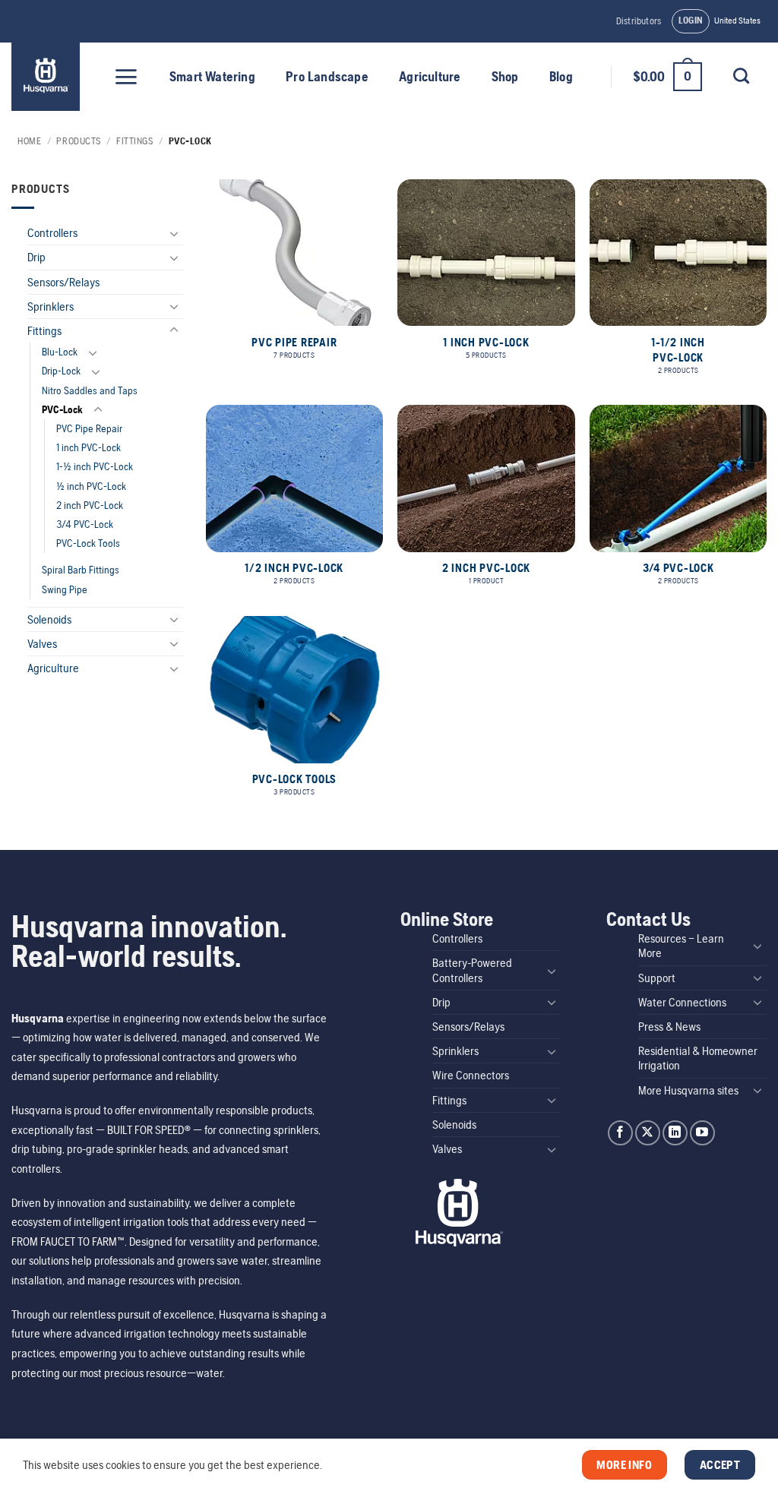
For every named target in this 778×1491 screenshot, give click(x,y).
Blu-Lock (59, 352)
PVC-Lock (62, 409)
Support (656, 978)
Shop (505, 76)
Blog (561, 76)
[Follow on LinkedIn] (675, 1132)
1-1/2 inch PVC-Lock (94, 466)
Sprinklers (50, 306)
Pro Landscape (327, 76)
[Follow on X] (647, 1132)
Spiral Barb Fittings (80, 570)
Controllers (52, 233)
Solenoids (49, 619)
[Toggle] (174, 233)
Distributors (638, 21)
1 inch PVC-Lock (88, 447)
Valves (42, 644)
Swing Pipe (64, 589)
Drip (36, 257)
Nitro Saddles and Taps (90, 390)
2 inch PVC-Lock (89, 505)
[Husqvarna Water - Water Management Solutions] (47, 77)
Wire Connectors (470, 1075)
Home (29, 141)
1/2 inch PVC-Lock (91, 486)
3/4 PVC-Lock (84, 524)
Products (78, 141)
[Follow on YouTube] (702, 1132)
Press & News (669, 1026)
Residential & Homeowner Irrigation (697, 1058)
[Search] (741, 76)
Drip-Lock (61, 371)
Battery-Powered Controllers (472, 970)
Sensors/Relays (63, 282)
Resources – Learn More (681, 945)
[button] (691, 21)
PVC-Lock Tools (88, 543)
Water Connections (682, 1002)
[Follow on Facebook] (620, 1132)
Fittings (134, 141)
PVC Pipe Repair (89, 428)
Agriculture (429, 76)
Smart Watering (212, 76)
